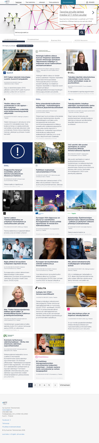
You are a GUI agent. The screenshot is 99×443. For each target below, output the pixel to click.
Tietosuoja (5, 423)
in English (13, 434)
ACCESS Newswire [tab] (81, 40)
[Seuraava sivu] (55, 385)
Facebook (5, 420)
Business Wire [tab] (56, 40)
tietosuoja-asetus (24, 46)
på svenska (20, 434)
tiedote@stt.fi (7, 410)
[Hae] (82, 32)
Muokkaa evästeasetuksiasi (11, 427)
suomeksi (5, 434)
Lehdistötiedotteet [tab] (10, 39)
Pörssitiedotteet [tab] (33, 39)
